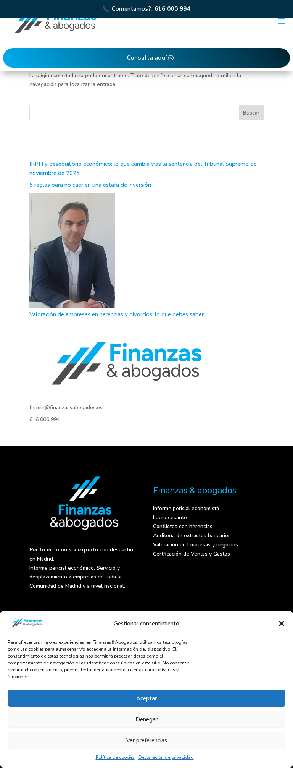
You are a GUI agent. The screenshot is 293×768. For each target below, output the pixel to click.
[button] (281, 623)
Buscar (251, 113)
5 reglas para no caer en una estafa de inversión (90, 185)
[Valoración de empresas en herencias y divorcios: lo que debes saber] (72, 252)
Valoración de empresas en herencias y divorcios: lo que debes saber (116, 314)
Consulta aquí (147, 57)
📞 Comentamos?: (146, 9)
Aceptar (146, 698)
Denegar (146, 719)
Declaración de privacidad (166, 757)
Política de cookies (115, 757)
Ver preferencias (146, 740)
